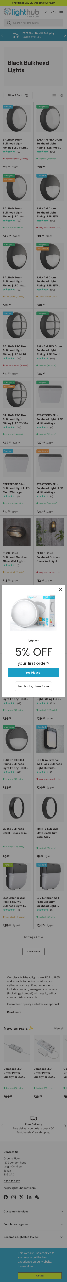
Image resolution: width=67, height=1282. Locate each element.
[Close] (60, 589)
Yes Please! (33, 672)
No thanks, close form (33, 686)
